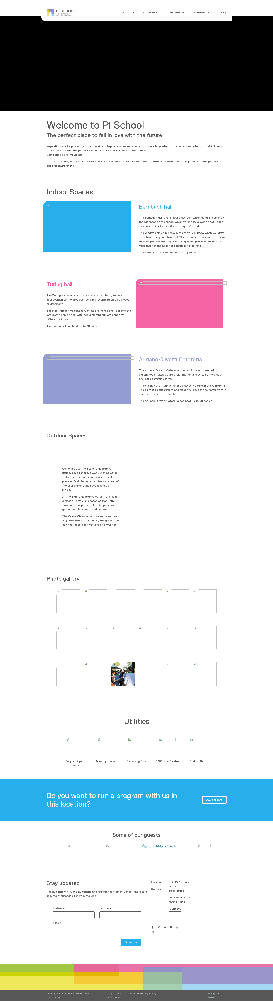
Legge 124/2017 (117, 993)
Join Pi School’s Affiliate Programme (179, 886)
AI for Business (176, 12)
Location (156, 882)
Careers (156, 889)
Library (222, 12)
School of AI (150, 12)
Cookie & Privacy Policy (142, 993)
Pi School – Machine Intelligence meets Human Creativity (61, 12)
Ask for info (214, 799)
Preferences (115, 997)
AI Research (202, 12)
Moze (211, 997)
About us (129, 12)
